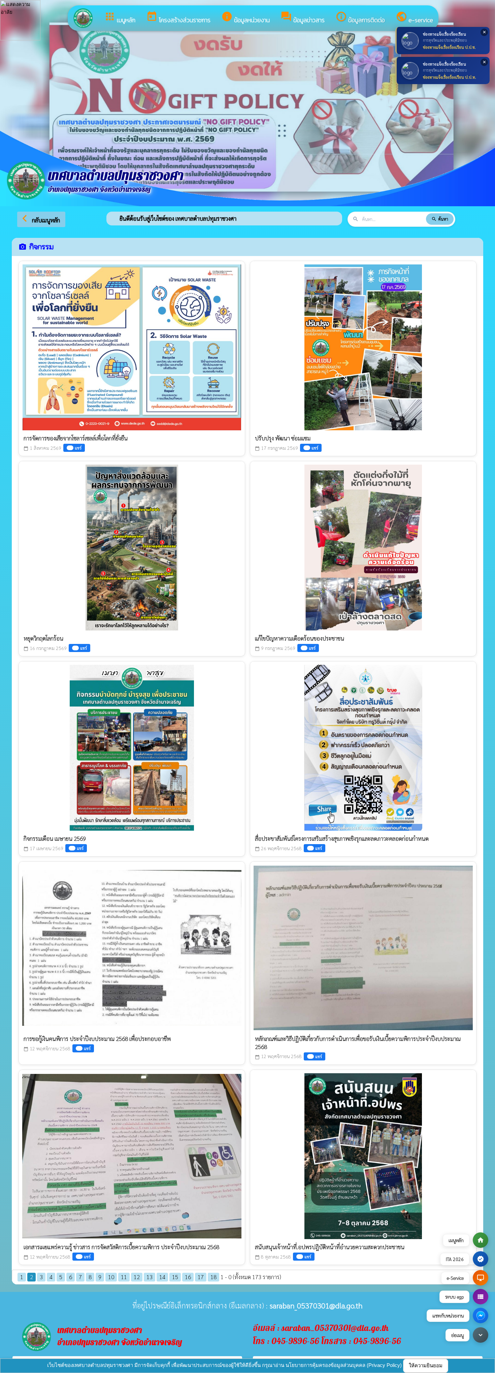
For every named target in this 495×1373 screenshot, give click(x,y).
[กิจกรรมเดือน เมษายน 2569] (132, 746)
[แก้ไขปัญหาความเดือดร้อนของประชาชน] (363, 545)
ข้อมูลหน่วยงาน (245, 18)
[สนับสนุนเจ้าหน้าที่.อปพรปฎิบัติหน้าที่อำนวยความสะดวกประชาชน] (363, 1154)
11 (124, 1276)
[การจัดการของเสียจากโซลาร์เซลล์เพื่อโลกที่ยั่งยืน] (132, 345)
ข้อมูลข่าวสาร (302, 18)
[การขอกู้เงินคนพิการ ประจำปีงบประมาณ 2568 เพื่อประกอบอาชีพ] (132, 946)
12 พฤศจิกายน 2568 (47, 1048)
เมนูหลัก (119, 18)
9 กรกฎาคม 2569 (275, 648)
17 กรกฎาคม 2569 (276, 448)
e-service (414, 18)
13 (149, 1276)
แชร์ (78, 447)
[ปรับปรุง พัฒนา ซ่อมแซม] (363, 345)
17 (201, 1276)
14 (162, 1276)
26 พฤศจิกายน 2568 (278, 848)
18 (213, 1276)
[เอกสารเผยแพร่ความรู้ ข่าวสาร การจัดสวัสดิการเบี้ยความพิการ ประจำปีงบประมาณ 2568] (132, 1154)
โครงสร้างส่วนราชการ (178, 18)
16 (188, 1276)
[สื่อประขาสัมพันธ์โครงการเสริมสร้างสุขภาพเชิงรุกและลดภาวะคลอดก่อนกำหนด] (363, 746)
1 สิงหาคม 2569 (42, 448)
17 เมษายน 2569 (43, 848)
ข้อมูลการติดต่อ (360, 18)
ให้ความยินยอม (425, 1365)
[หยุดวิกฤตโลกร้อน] (132, 545)
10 (111, 1276)
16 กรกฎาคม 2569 (45, 648)
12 (137, 1276)
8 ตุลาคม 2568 (273, 1257)
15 (175, 1276)
